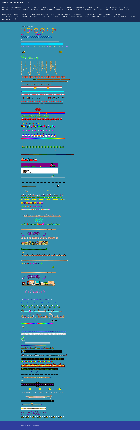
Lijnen (26, 26)
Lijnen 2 (31, 26)
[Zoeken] (15, 19)
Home (22, 26)
